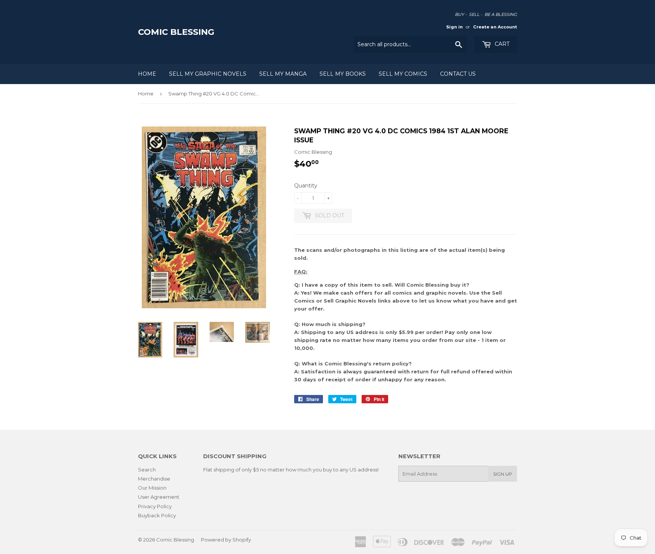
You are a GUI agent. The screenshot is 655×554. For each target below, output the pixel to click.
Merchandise (154, 479)
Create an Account (495, 27)
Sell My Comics (403, 73)
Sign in (454, 27)
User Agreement (158, 497)
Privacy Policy (155, 506)
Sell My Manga (283, 73)
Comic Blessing (176, 32)
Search (147, 470)
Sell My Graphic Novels (207, 73)
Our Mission (152, 488)
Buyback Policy (157, 515)
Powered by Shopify (226, 540)
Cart (501, 44)
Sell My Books (343, 73)
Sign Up (502, 474)
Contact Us (458, 73)
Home (147, 73)
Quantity (305, 185)
